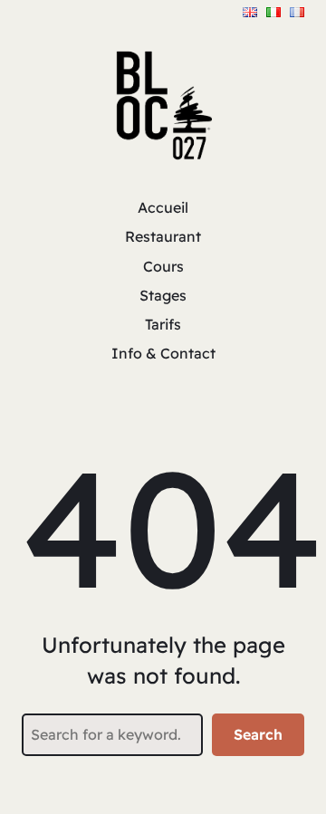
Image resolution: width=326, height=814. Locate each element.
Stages (163, 295)
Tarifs (163, 324)
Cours (163, 266)
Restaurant (163, 236)
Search (258, 734)
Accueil (163, 207)
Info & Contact (163, 353)
